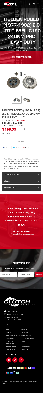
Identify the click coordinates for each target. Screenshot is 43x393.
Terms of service (11, 346)
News (23, 341)
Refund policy (26, 346)
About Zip (25, 349)
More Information (10, 187)
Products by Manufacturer (10, 342)
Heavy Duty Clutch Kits (13, 335)
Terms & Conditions (28, 338)
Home (3, 48)
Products (8, 332)
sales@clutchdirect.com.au (23, 234)
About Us (24, 329)
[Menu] (38, 4)
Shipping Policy (10, 349)
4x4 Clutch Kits (26, 335)
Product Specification (11, 174)
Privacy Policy (10, 338)
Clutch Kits (25, 332)
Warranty (7, 181)
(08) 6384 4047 (23, 231)
